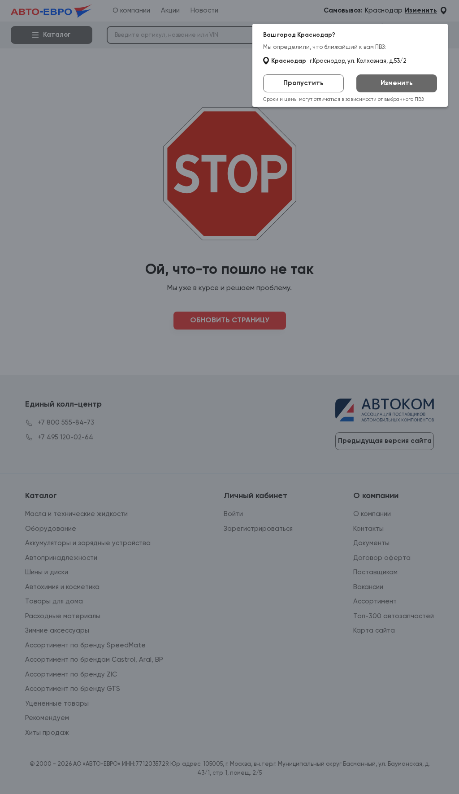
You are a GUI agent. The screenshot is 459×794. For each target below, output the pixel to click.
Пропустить (303, 83)
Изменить (397, 83)
